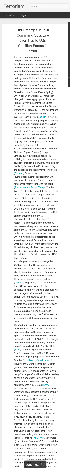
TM (44, 116)
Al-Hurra (19, 173)
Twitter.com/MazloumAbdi (38, 360)
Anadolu (19, 282)
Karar (17, 349)
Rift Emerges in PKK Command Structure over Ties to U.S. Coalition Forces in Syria (33, 40)
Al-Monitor (39, 437)
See (40, 116)
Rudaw (45, 384)
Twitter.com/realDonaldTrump (30, 187)
